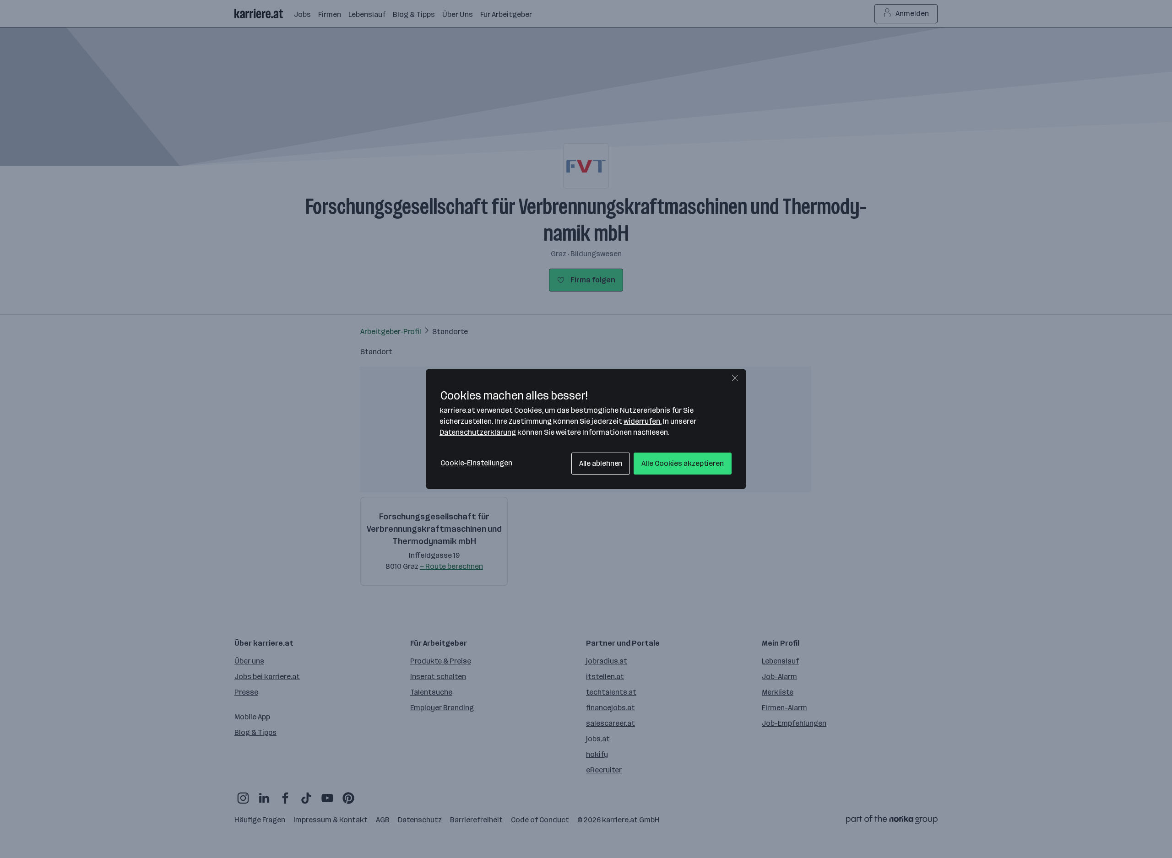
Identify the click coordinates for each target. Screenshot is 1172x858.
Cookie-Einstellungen (476, 463)
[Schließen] (735, 378)
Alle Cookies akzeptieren (682, 463)
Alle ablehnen (601, 463)
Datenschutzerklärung (478, 432)
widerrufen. (643, 421)
